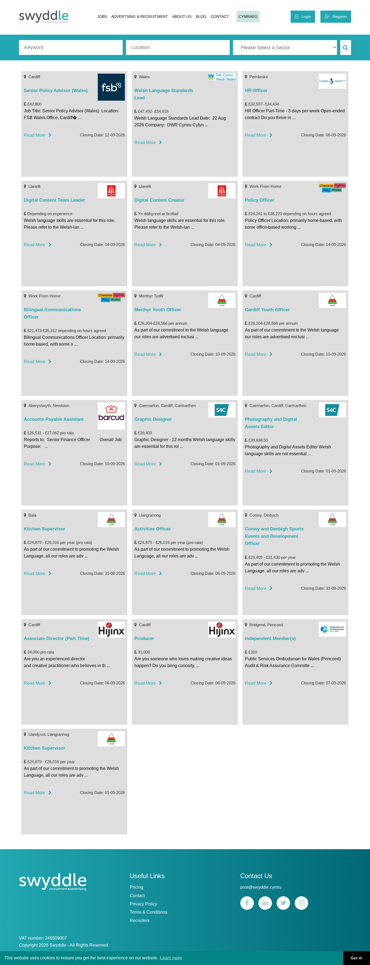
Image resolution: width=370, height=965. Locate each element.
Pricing (136, 887)
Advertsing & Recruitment (139, 16)
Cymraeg (248, 16)
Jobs (102, 16)
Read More (36, 135)
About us (182, 16)
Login (304, 16)
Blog (201, 16)
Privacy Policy (143, 904)
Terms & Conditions (148, 912)
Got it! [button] (356, 958)
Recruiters (140, 920)
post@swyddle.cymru (260, 887)
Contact (220, 16)
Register (338, 16)
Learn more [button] (171, 958)
